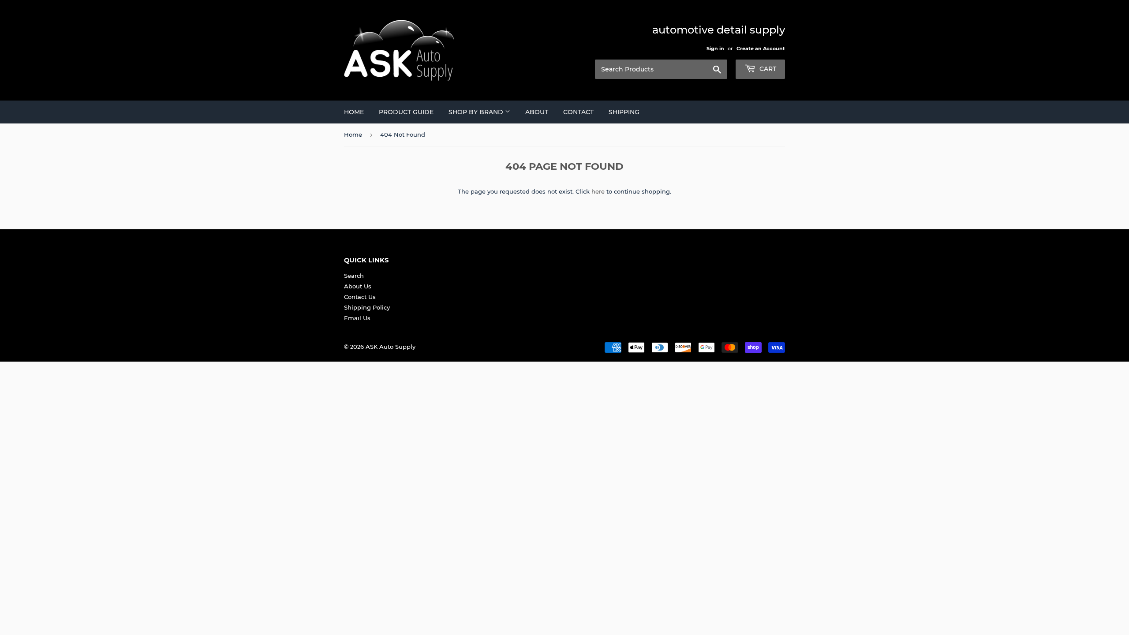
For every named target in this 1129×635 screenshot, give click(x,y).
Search (354, 275)
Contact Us (360, 296)
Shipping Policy (367, 307)
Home (354, 112)
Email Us (357, 317)
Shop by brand (477, 112)
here (598, 191)
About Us (357, 286)
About (536, 112)
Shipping (624, 112)
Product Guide (406, 112)
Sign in (715, 48)
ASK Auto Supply (390, 346)
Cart (767, 69)
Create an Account (760, 48)
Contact (578, 112)
